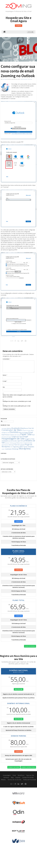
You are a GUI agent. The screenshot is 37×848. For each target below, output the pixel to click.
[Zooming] (4, 32)
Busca (26, 428)
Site (4, 387)
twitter (3, 449)
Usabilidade (8, 449)
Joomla (10, 441)
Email (30, 79)
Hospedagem (7, 775)
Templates (31, 447)
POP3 (11, 446)
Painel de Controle (19, 445)
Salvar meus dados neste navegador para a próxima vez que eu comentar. (18, 396)
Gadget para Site (17, 437)
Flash (33, 435)
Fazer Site (25, 434)
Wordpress (25, 448)
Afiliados (3, 779)
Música (18, 443)
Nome (5, 375)
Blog (22, 428)
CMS (32, 428)
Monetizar (7, 443)
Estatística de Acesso (15, 435)
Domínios (6, 777)
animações (4, 428)
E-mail (5, 381)
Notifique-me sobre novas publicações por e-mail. (16, 406)
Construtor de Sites (12, 430)
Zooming (4, 79)
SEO (21, 446)
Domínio (14, 432)
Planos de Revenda (30, 646)
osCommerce (5, 445)
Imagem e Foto (29, 439)
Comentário (6, 359)
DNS (8, 432)
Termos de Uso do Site (14, 779)
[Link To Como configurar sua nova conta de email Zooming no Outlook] (5, 87)
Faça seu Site (30, 775)
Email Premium (5, 435)
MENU (30, 32)
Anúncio (9, 428)
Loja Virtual (21, 441)
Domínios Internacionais (28, 767)
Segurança (16, 447)
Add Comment (24, 79)
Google (25, 436)
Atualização (15, 428)
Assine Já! (18, 25)
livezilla (14, 441)
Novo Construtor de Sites (26, 443)
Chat (29, 428)
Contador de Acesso (26, 430)
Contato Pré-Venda (27, 777)
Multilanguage (13, 443)
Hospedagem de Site (13, 438)
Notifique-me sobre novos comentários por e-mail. (17, 401)
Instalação (5, 441)
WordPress (21, 775)
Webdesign (15, 449)
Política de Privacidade (29, 779)
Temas (25, 447)
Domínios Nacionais (13, 767)
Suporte (17, 777)
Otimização (11, 445)
